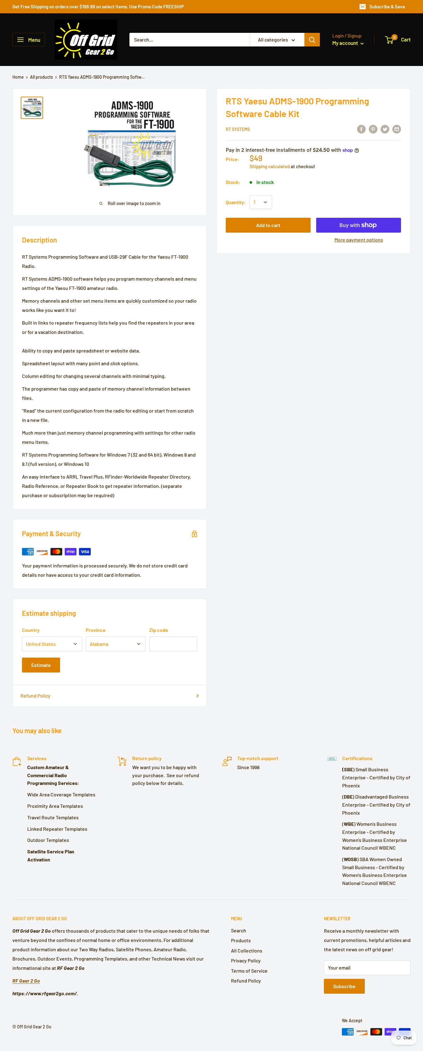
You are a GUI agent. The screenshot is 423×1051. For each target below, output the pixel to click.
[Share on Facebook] (361, 129)
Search (238, 930)
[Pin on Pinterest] (373, 129)
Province (96, 630)
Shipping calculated (270, 166)
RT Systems (238, 129)
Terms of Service (249, 971)
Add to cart (268, 225)
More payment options (358, 240)
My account (345, 43)
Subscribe (344, 986)
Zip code (158, 630)
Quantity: (236, 202)
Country (31, 630)
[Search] (312, 39)
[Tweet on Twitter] (385, 129)
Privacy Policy (246, 960)
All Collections (246, 950)
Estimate (41, 665)
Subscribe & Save (387, 6)
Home (18, 77)
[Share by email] (396, 129)
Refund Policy (35, 695)
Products (241, 940)
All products (41, 77)
